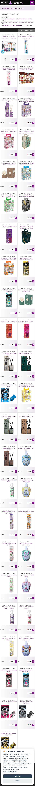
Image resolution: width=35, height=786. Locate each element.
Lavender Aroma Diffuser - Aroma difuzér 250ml (14, 25)
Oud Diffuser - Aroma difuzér (26, 416)
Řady (20, 30)
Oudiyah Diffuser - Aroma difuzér (9, 321)
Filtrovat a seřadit (28, 30)
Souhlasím (17, 776)
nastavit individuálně (9, 771)
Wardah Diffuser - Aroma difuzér (26, 321)
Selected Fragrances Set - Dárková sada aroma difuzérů (16, 19)
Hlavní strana (5, 8)
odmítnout (12, 769)
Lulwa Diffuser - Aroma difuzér (8, 226)
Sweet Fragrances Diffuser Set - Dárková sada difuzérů (16, 22)
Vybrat (17, 780)
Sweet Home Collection (17, 8)
